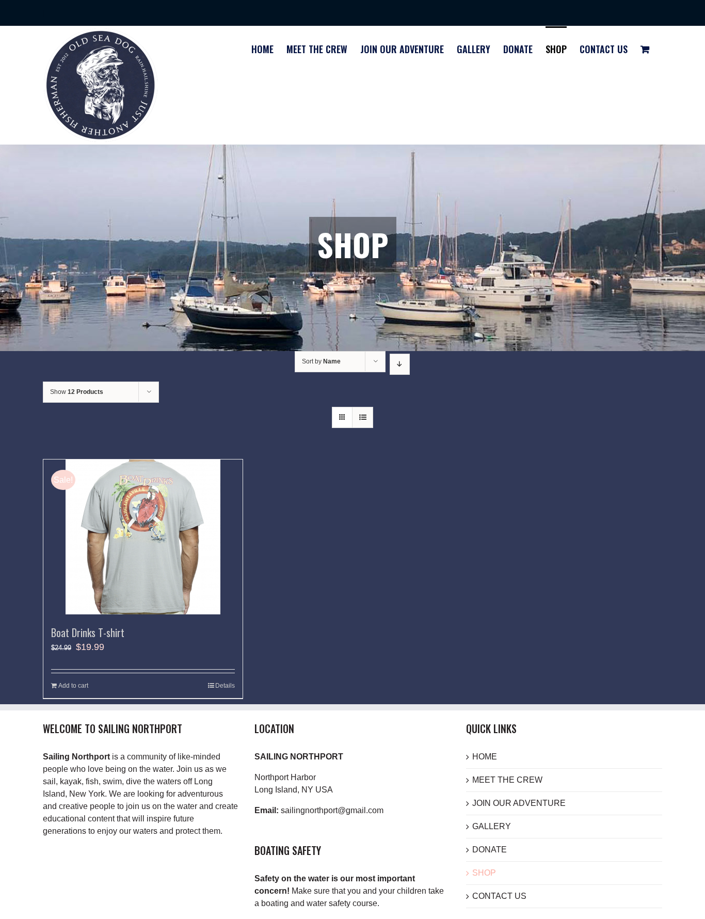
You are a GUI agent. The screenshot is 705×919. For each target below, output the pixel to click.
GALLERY (491, 826)
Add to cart (73, 685)
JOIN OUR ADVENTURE (519, 803)
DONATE (489, 849)
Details (225, 685)
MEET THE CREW (507, 779)
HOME (484, 756)
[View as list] (362, 417)
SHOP (484, 872)
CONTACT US (499, 896)
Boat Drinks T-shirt (87, 632)
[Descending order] (400, 364)
